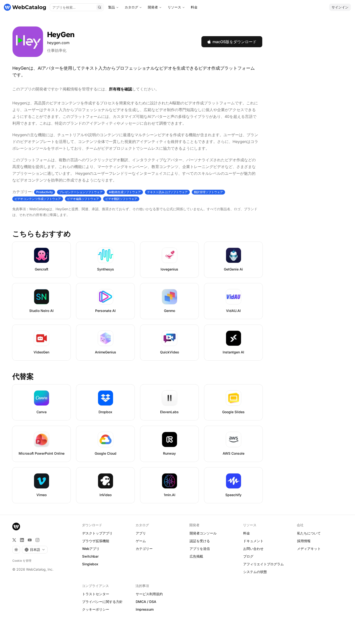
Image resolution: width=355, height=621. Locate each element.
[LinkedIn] (22, 540)
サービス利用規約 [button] (149, 594)
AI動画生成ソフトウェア (125, 192)
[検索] (99, 7)
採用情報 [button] (304, 541)
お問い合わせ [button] (253, 549)
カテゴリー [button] (144, 549)
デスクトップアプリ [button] (97, 533)
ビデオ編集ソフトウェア (83, 199)
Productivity (44, 192)
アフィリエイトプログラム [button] (263, 564)
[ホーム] (25, 7)
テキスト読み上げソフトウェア (167, 192)
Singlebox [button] (90, 564)
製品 (111, 7)
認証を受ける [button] (200, 541)
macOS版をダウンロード (234, 41)
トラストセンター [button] (95, 594)
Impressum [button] (145, 609)
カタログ (131, 7)
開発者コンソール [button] (203, 533)
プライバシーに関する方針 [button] (102, 602)
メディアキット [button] (309, 549)
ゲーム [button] (141, 541)
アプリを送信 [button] (200, 549)
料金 (194, 7)
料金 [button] (246, 533)
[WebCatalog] (16, 526)
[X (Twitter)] (14, 540)
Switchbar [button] (90, 556)
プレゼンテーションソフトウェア (81, 192)
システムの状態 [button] (255, 572)
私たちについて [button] (309, 533)
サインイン (340, 7)
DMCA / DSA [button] (146, 602)
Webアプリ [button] (90, 549)
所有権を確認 (120, 89)
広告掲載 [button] (196, 556)
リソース (174, 7)
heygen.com (58, 42)
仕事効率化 (56, 50)
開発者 (153, 7)
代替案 (23, 376)
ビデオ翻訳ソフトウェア (121, 199)
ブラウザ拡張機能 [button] (95, 541)
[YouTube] (30, 540)
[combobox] (35, 550)
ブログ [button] (248, 556)
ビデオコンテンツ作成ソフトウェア (37, 199)
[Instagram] (37, 540)
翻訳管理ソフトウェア (208, 192)
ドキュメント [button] (253, 541)
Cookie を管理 (21, 560)
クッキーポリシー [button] (95, 609)
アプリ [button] (141, 533)
